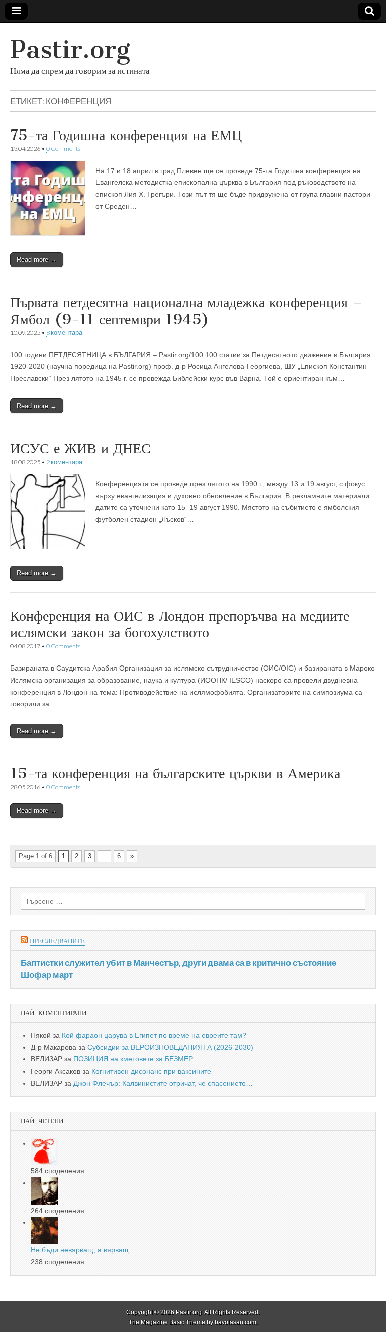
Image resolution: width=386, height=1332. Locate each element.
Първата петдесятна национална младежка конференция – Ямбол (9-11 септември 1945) (186, 310)
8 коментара (64, 332)
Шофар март (47, 974)
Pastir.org (70, 49)
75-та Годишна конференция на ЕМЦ (126, 135)
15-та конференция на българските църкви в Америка (175, 773)
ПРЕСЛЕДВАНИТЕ (57, 941)
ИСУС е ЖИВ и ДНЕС (80, 448)
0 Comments (63, 148)
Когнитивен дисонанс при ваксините (151, 1071)
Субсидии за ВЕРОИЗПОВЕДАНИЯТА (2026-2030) (170, 1047)
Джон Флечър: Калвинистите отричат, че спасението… (163, 1083)
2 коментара (64, 462)
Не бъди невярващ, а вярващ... (83, 1250)
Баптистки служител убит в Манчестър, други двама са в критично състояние (178, 962)
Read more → (37, 259)
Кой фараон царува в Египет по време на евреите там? (154, 1035)
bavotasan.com (235, 1322)
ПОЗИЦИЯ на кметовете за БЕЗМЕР (133, 1059)
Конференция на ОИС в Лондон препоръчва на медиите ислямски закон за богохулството (179, 624)
